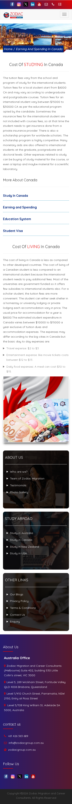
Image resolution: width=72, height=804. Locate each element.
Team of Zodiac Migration (27, 478)
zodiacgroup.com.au (22, 749)
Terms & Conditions (23, 608)
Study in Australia (21, 533)
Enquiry (15, 621)
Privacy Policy (19, 601)
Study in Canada (21, 540)
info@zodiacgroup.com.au (26, 743)
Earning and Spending (20, 207)
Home (8, 49)
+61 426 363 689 (18, 736)
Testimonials (18, 485)
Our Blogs (16, 594)
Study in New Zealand (24, 546)
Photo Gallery (19, 492)
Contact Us (17, 614)
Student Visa (13, 231)
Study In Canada (15, 196)
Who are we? (18, 471)
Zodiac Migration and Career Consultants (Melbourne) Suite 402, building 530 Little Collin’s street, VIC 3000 (33, 670)
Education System (17, 219)
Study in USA (18, 553)
